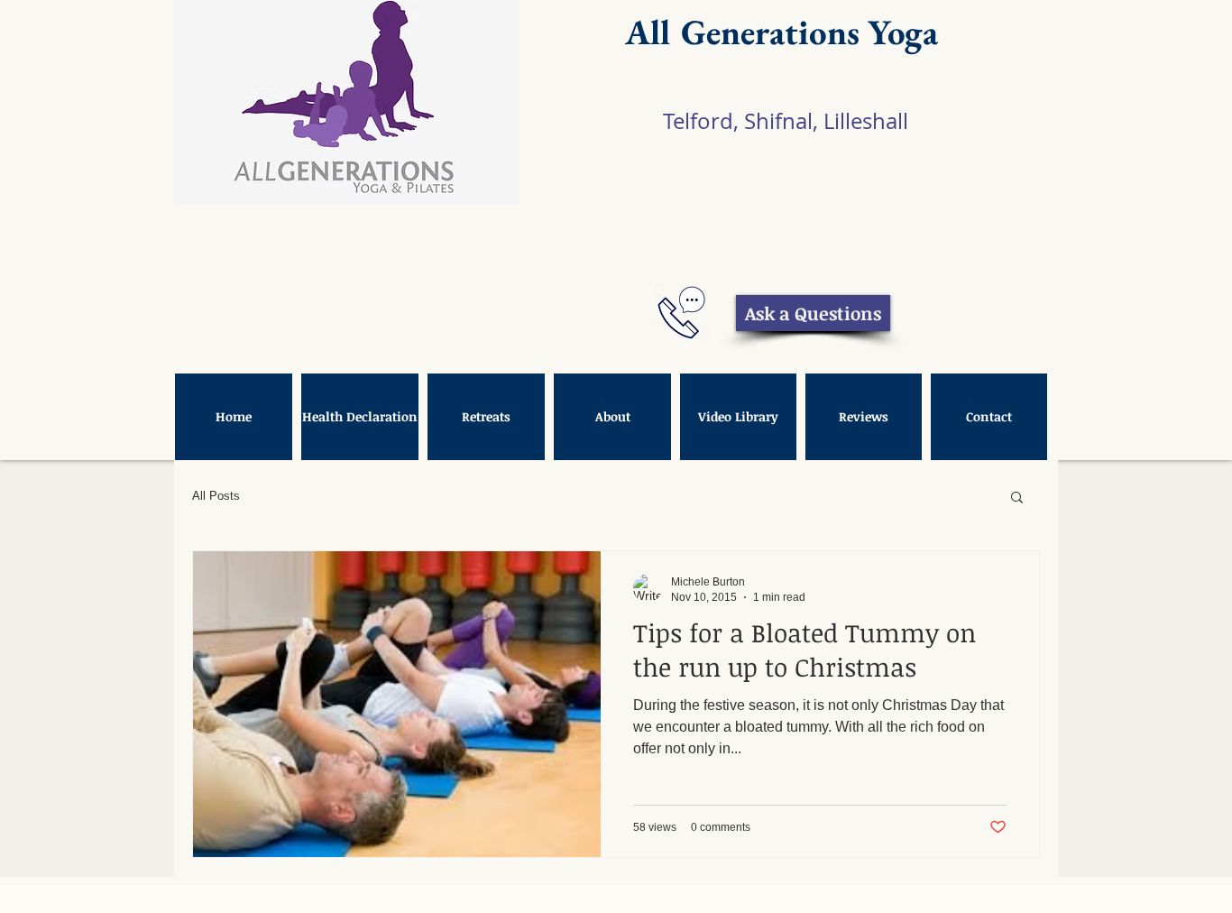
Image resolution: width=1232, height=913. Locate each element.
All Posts (216, 496)
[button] (1016, 498)
